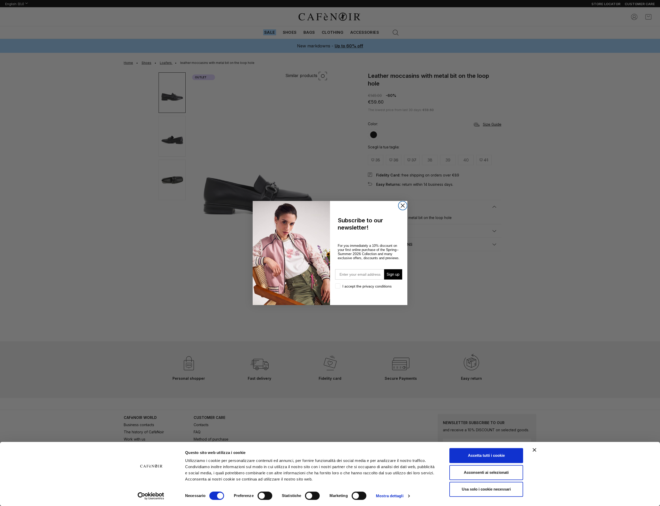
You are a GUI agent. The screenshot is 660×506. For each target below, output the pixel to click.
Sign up (393, 274)
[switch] (265, 496)
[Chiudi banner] (534, 450)
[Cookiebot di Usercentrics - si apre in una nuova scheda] (151, 496)
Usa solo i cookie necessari (486, 489)
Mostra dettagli (389, 496)
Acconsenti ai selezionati (486, 472)
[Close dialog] (402, 205)
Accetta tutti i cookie (486, 455)
